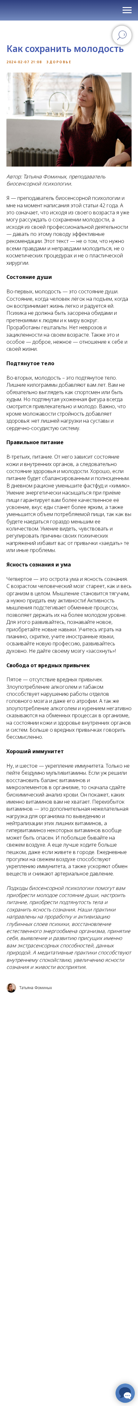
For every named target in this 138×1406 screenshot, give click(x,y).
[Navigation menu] (127, 10)
